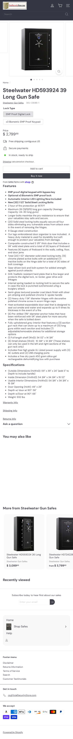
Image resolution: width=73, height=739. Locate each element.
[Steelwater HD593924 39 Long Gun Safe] (24, 470)
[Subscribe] (52, 602)
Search (6, 674)
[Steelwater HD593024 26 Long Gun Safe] (24, 541)
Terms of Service (11, 671)
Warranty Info (10, 402)
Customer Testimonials (14, 678)
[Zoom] (59, 71)
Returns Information (13, 666)
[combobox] (36, 14)
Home (5, 82)
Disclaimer (8, 662)
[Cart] (60, 5)
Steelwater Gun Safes (39, 508)
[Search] (66, 14)
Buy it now (36, 175)
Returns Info (9, 418)
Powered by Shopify (13, 732)
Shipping (7, 161)
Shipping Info (10, 410)
